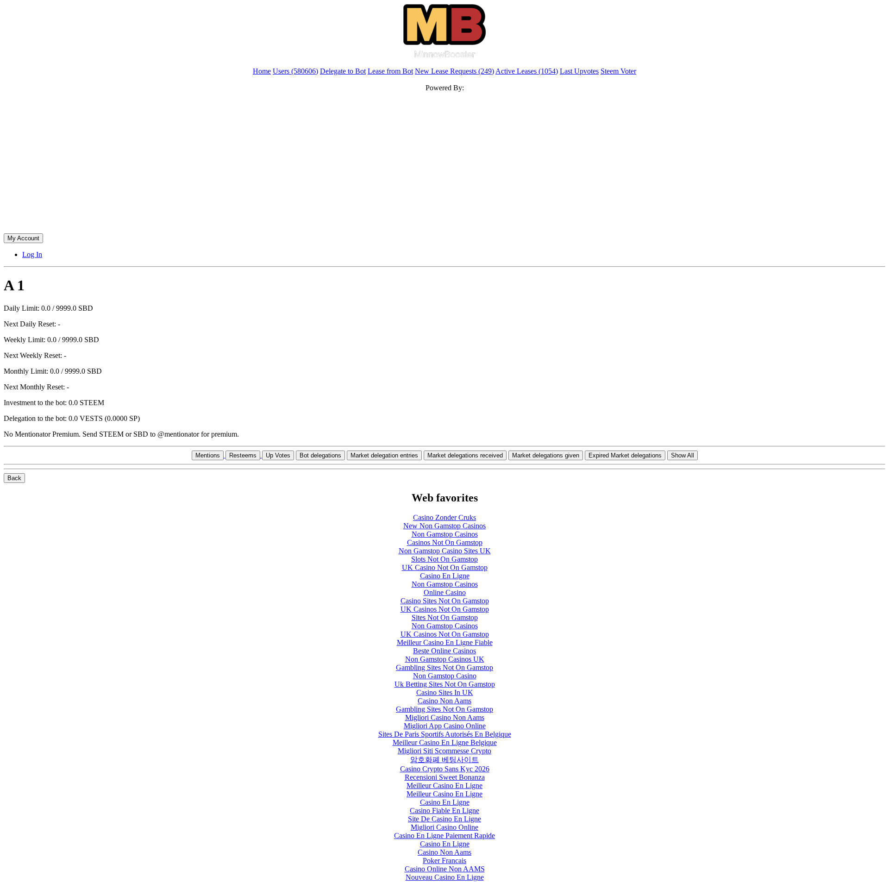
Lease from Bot (390, 71)
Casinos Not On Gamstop (444, 542)
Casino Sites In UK (444, 692)
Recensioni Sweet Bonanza (445, 777)
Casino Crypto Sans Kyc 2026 (444, 769)
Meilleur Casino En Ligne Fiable (445, 642)
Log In (32, 254)
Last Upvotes (579, 71)
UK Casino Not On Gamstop (445, 567)
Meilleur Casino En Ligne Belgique (445, 742)
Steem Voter (618, 71)
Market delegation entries (384, 455)
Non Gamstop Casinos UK (444, 659)
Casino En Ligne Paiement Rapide (444, 835)
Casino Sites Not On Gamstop (445, 601)
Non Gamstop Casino (444, 676)
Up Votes (278, 455)
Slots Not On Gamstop (444, 559)
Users (295, 71)
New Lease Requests (454, 71)
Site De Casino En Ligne (444, 819)
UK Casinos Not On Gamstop (445, 609)
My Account (23, 238)
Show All (682, 455)
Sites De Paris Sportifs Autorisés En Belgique (444, 734)
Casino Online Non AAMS (445, 869)
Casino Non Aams (444, 701)
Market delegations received (465, 455)
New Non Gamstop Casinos (444, 526)
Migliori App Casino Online (445, 726)
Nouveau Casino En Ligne (445, 877)
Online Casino (445, 592)
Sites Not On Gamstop (445, 617)
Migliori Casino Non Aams (444, 717)
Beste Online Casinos (444, 651)
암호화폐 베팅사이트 (444, 760)
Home (262, 71)
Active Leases (526, 71)
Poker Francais (444, 860)
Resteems (243, 455)
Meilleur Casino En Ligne (444, 785)
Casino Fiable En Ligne (444, 810)
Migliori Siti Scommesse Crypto (444, 751)
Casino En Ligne (445, 576)
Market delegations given (545, 455)
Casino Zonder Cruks (444, 517)
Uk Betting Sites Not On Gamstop (444, 684)
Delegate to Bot (343, 71)
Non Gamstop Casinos (445, 534)
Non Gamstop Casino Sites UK (445, 551)
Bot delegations (320, 455)
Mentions (207, 455)
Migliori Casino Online (444, 827)
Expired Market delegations (625, 455)
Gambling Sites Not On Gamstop (444, 667)
